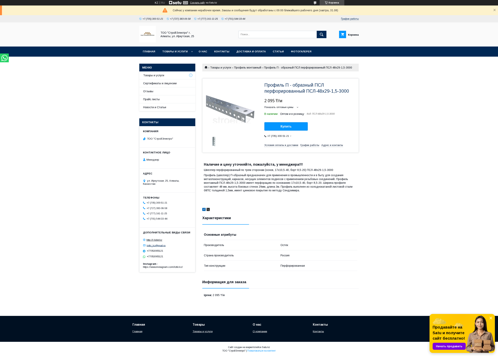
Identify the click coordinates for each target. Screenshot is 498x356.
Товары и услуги (175, 51)
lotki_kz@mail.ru (156, 245)
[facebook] (204, 210)
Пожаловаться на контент (261, 350)
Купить (286, 126)
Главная (149, 51)
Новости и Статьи (154, 107)
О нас (203, 51)
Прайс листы (151, 99)
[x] (208, 210)
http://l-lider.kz (154, 239)
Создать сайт (197, 2)
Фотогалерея (301, 51)
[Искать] (321, 34)
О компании (260, 331)
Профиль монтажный (247, 67)
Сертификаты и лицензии (160, 83)
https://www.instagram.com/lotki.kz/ (163, 266)
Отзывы (148, 91)
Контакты (221, 51)
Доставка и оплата (251, 51)
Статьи (278, 51)
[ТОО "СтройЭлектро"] (147, 41)
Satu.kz (266, 347)
